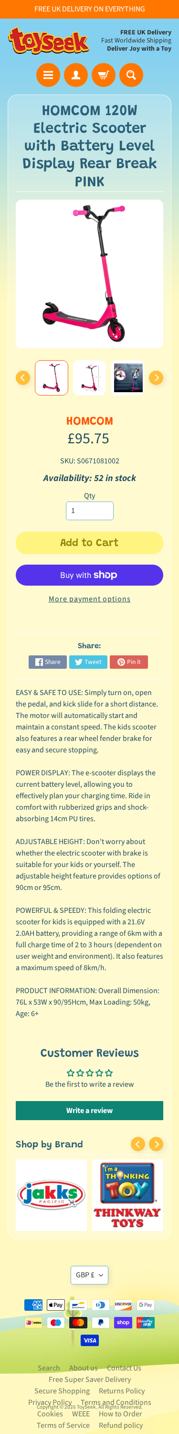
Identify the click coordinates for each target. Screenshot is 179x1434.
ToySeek (86, 1407)
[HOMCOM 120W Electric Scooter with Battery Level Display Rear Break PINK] (51, 378)
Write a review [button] (89, 1110)
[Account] (76, 75)
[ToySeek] (49, 40)
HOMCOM (89, 422)
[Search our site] (131, 75)
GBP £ (85, 1275)
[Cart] (104, 75)
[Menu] (48, 75)
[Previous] (23, 378)
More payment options (90, 599)
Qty (89, 496)
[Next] (156, 378)
